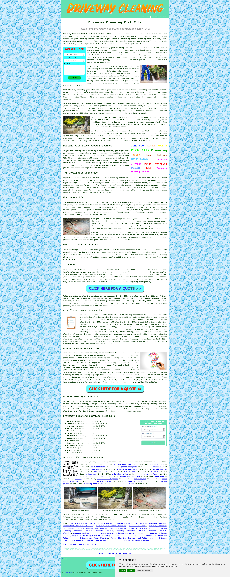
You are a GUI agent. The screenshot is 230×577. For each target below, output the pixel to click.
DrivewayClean (68, 572)
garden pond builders (130, 476)
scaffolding (158, 467)
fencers (78, 479)
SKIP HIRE (159, 476)
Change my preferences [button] (143, 570)
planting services (126, 484)
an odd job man (160, 469)
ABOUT (147, 17)
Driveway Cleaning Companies (123, 528)
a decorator (91, 474)
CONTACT (154, 17)
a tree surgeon (157, 464)
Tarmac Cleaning (118, 538)
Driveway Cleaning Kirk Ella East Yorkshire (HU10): (88, 34)
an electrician (98, 467)
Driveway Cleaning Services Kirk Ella (89, 416)
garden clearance (105, 481)
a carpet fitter (151, 474)
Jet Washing (141, 523)
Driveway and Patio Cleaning (111, 526)
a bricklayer (130, 472)
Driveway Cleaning (147, 528)
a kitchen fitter (120, 474)
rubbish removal (135, 481)
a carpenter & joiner (107, 479)
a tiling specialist (93, 484)
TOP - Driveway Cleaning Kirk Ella (79, 544)
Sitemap (64, 559)
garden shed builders (95, 476)
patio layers (140, 479)
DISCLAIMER (162, 17)
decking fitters (101, 472)
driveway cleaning (124, 411)
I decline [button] (130, 570)
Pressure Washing (157, 523)
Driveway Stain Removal (103, 533)
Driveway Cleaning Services (115, 536)
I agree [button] (123, 570)
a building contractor (127, 469)
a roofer (155, 472)
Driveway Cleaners (123, 523)
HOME (142, 17)
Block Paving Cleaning (101, 523)
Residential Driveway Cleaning (78, 526)
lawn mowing (96, 469)
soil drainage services (124, 464)
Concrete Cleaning (78, 523)
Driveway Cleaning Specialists (99, 540)
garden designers (129, 467)
